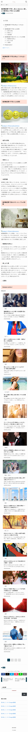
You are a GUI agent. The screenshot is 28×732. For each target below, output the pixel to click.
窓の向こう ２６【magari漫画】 (8, 717)
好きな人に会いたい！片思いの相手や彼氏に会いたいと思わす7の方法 (14, 534)
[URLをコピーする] (25, 674)
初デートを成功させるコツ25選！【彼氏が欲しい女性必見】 (14, 340)
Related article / (8, 44)
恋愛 (3, 13)
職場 (5, 308)
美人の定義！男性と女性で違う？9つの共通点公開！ (15, 395)
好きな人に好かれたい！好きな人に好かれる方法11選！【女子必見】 (14, 617)
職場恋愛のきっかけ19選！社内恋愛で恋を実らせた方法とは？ (14, 312)
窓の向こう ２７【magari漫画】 (8, 713)
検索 (24, 694)
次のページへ (6, 47)
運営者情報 (14, 727)
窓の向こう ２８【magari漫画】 (8, 709)
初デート (6, 336)
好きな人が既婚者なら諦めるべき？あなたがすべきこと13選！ (14, 451)
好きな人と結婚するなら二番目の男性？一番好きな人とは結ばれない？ (14, 506)
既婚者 (6, 447)
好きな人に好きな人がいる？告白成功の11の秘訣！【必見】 (14, 561)
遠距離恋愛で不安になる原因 (12, 29)
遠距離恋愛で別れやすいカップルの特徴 (15, 36)
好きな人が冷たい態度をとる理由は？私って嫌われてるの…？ (14, 645)
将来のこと (10, 32)
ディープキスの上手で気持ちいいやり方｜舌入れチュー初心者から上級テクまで (14, 423)
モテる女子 (7, 392)
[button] (3, 674)
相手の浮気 (10, 30)
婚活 (5, 503)
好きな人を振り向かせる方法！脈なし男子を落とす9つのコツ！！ (14, 478)
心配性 (9, 42)
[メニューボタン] (2, 2)
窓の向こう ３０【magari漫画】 (8, 702)
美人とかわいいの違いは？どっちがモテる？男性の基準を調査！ (14, 367)
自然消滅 (9, 34)
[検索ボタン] (26, 2)
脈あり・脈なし (8, 475)
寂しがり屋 (10, 40)
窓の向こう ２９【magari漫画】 (8, 706)
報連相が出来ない (11, 38)
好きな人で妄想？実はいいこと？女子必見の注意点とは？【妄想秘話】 (14, 589)
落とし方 (6, 530)
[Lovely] (14, 2)
